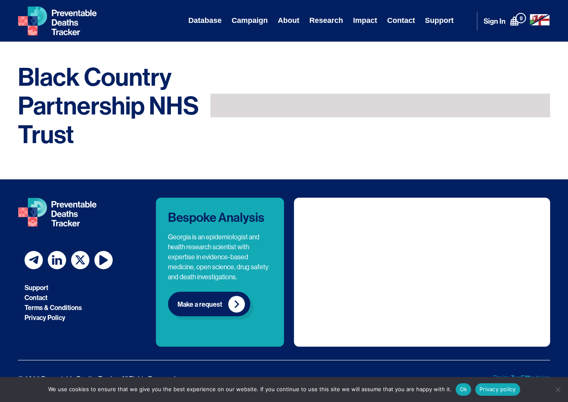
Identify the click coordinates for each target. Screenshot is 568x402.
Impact (365, 20)
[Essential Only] (557, 389)
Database (205, 20)
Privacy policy (497, 389)
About (288, 20)
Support (439, 20)
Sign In (495, 21)
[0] (514, 20)
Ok (463, 389)
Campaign (250, 20)
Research (326, 20)
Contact (401, 20)
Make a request (200, 304)
